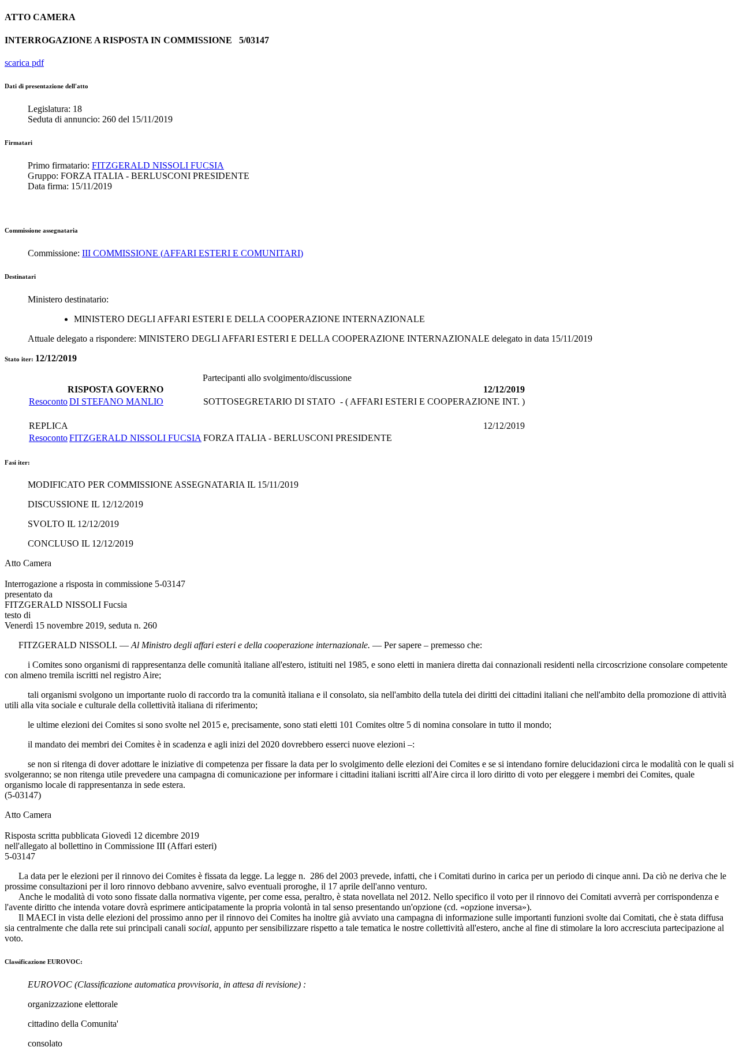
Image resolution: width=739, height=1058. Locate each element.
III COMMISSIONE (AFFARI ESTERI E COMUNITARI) (192, 253)
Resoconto (48, 401)
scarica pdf (24, 63)
